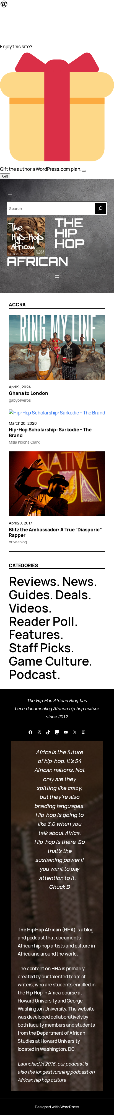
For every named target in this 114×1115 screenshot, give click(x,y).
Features (34, 634)
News (78, 581)
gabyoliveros (20, 400)
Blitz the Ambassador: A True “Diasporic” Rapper (55, 532)
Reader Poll (41, 621)
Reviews (32, 581)
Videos (28, 607)
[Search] (100, 208)
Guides (29, 594)
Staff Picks (40, 647)
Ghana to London (28, 393)
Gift (5, 176)
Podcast (33, 674)
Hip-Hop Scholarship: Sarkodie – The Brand (50, 432)
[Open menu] (10, 195)
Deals (71, 594)
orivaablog (18, 541)
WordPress (69, 1106)
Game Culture (49, 660)
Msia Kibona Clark (24, 442)
